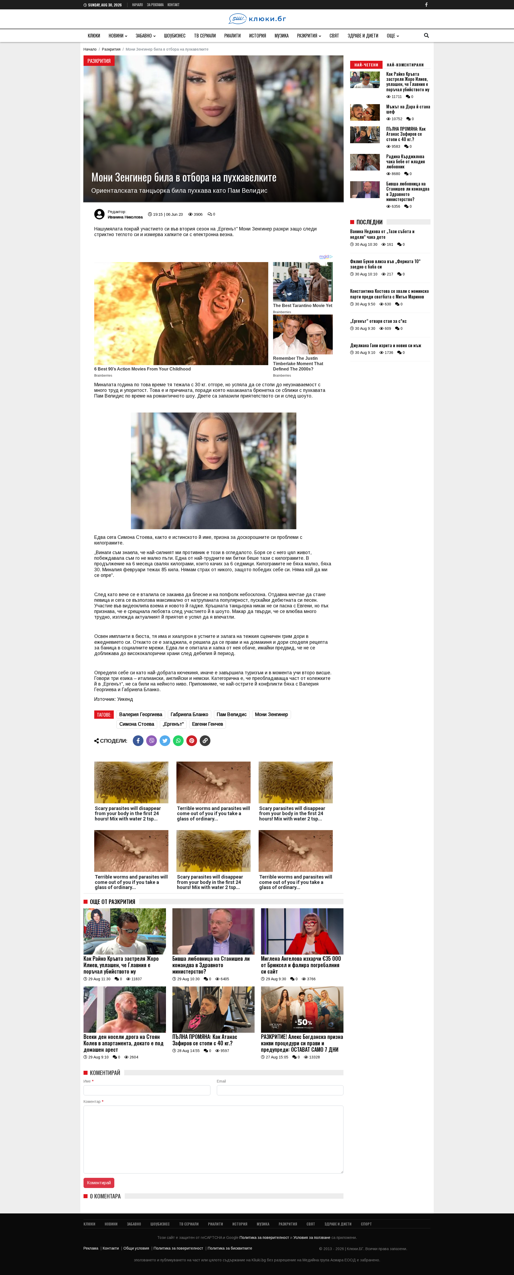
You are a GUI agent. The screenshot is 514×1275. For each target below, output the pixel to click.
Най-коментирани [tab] (405, 64)
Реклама (91, 1248)
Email (221, 1081)
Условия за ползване (312, 1237)
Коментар (93, 1101)
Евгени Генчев (207, 724)
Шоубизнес (175, 35)
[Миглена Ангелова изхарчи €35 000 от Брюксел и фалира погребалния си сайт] (302, 953)
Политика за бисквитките (230, 1248)
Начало (137, 4)
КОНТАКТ (174, 4)
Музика (282, 35)
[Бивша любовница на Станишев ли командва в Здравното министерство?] (213, 953)
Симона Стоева (136, 724)
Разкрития (307, 35)
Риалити (232, 35)
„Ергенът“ (173, 724)
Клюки (94, 35)
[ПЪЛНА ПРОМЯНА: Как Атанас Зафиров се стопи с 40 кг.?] (213, 1031)
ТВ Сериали (205, 35)
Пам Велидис (232, 714)
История (257, 35)
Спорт (366, 1224)
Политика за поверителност (265, 1237)
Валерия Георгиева (140, 714)
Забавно (144, 35)
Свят (334, 35)
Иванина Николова (125, 217)
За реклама (155, 4)
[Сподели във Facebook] (138, 740)
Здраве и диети (363, 35)
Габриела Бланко (189, 714)
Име (88, 1081)
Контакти (111, 1248)
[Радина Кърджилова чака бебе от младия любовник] (365, 169)
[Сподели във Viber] (151, 740)
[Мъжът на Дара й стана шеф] (365, 119)
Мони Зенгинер (271, 714)
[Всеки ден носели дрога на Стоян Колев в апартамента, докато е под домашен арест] (125, 1031)
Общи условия (136, 1248)
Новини (116, 35)
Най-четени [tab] (366, 64)
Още (391, 35)
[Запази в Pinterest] (191, 740)
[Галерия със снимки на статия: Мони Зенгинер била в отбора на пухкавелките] (213, 128)
